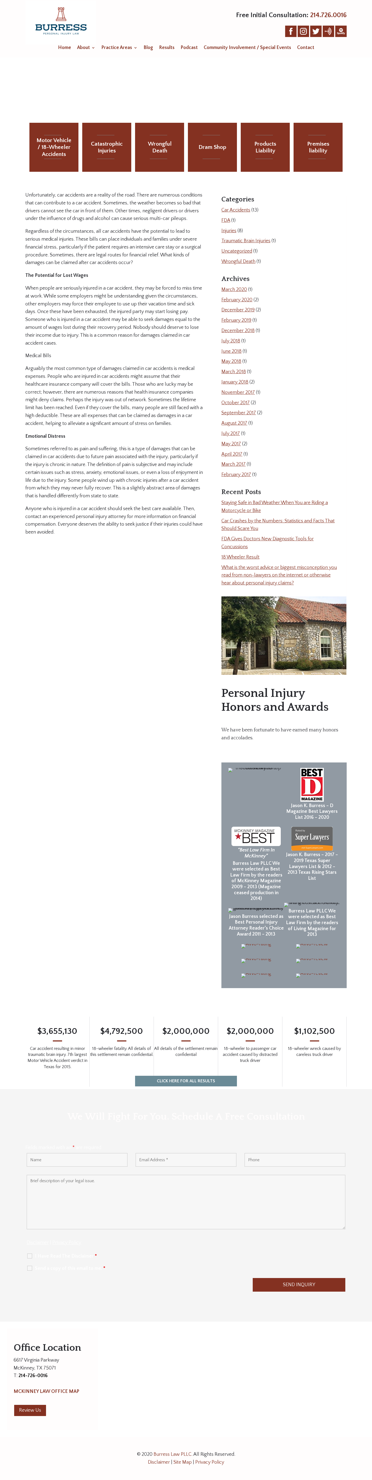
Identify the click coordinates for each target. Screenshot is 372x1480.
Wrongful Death (160, 147)
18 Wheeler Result (240, 557)
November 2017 (238, 392)
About (83, 48)
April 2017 (231, 454)
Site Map (182, 1462)
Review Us (30, 1410)
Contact (305, 48)
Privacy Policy (66, 1242)
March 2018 (233, 372)
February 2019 (236, 320)
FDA (225, 220)
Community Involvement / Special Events (247, 48)
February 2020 (236, 300)
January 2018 (234, 382)
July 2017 (230, 433)
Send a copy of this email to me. (70, 1268)
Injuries (228, 231)
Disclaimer (38, 1242)
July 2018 (230, 341)
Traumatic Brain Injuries (245, 241)
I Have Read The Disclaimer (66, 1256)
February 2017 (236, 474)
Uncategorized (236, 251)
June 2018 (231, 351)
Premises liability (318, 147)
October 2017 (235, 403)
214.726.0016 (328, 15)
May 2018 (231, 361)
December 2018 (238, 330)
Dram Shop (212, 147)
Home (64, 48)
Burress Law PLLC (172, 1454)
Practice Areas (116, 48)
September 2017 (238, 413)
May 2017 (231, 444)
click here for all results (186, 1080)
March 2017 (233, 464)
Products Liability (265, 147)
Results (167, 48)
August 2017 (234, 423)
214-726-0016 (33, 1375)
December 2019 (238, 310)
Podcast (189, 48)
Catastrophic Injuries (107, 147)
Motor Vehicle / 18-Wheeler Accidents (53, 147)
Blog (148, 48)
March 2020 (234, 289)
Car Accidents (235, 210)
